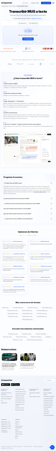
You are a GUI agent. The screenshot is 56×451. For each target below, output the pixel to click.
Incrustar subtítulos (48, 407)
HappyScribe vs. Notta (6, 426)
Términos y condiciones (6, 446)
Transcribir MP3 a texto (13, 313)
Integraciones (4, 402)
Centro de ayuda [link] (18, 433)
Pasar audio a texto (7, 336)
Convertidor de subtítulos (49, 396)
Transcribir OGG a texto (32, 307)
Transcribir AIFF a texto (42, 313)
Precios (17, 424)
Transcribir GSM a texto (18, 307)
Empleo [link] (17, 429)
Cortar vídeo (46, 411)
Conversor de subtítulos (41, 334)
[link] (28, 18)
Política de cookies (28, 446)
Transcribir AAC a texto (27, 316)
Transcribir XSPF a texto (12, 310)
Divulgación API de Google (7, 448)
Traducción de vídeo (19, 398)
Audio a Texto (12, 6)
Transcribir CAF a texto (13, 316)
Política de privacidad (17, 446)
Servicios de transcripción (6, 396)
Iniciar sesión (25, 2)
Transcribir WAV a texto (27, 313)
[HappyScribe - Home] (6, 3)
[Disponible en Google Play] (15, 384)
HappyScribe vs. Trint (5, 424)
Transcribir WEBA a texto (42, 310)
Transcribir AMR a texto (27, 310)
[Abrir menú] (53, 3)
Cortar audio (46, 413)
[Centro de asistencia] (52, 447)
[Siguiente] (53, 349)
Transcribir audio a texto (40, 192)
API (2, 400)
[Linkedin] (49, 447)
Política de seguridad (38, 446)
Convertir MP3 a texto (20, 400)
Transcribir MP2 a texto (47, 307)
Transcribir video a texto (21, 336)
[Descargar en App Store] (5, 384)
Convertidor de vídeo (26, 334)
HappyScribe (5, 6)
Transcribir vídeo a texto (20, 393)
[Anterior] (50, 349)
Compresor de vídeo (48, 404)
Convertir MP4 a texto (20, 402)
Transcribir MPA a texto (42, 316)
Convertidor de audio (13, 334)
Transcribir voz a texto (18, 339)
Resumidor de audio (19, 407)
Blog (16, 438)
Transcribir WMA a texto (27, 319)
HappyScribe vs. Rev (5, 421)
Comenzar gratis (46, 3)
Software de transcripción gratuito (34, 339)
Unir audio (46, 409)
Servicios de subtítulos (6, 398)
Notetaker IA (48, 336)
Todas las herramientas (49, 415)
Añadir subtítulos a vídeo (34, 396)
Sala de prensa (18, 431)
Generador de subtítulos (36, 336)
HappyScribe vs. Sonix (6, 428)
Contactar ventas (35, 3)
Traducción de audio (19, 395)
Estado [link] (16, 436)
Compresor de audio (48, 402)
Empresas (17, 421)
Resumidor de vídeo (19, 410)
